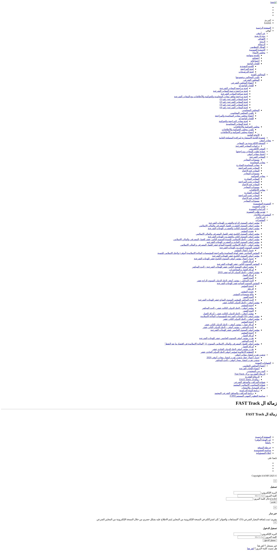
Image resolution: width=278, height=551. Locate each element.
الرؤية (262, 41)
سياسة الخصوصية (262, 450)
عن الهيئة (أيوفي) (263, 440)
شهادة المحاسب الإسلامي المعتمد (249, 385)
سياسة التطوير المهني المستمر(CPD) (247, 396)
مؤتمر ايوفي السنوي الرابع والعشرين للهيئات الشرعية (234, 223)
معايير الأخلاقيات (257, 190)
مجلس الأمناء (259, 52)
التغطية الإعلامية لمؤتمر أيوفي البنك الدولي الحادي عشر (227, 352)
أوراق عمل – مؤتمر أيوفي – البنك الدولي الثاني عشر (229, 324)
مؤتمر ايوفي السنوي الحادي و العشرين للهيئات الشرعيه (233, 242)
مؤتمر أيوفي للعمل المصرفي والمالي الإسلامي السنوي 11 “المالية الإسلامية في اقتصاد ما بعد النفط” (212, 344)
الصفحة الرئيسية (263, 437)
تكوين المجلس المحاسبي (242, 113)
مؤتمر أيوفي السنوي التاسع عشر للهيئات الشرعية (235, 256)
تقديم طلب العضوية (256, 212)
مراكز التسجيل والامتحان (253, 387)
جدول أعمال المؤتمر (244, 250)
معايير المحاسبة (257, 162)
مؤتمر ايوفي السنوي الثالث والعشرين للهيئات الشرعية (233, 228)
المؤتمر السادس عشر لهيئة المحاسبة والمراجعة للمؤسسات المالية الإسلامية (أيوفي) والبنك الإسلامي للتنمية (208, 253)
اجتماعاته (255, 61)
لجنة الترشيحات (246, 72)
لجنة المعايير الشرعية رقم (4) (234, 107)
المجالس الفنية (258, 74)
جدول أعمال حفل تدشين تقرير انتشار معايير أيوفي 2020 (233, 357)
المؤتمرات (260, 220)
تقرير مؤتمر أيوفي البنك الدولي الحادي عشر (233, 349)
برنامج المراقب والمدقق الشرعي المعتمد (234, 393)
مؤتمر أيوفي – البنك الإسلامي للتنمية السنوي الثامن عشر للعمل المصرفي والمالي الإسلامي (216, 239)
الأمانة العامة (253, 135)
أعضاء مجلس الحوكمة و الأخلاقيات (237, 132)
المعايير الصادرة (251, 179)
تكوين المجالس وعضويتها (247, 77)
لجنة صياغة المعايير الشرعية (234, 94)
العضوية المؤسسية (262, 203)
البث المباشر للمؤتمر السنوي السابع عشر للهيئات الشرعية (226, 300)
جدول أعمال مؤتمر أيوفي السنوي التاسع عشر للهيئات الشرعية (224, 258)
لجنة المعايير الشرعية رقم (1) (234, 99)
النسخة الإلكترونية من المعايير (251, 143)
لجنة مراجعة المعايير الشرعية (234, 88)
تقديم (273, 502)
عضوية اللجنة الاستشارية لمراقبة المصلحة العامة (242, 137)
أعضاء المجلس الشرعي (242, 83)
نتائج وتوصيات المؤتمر (243, 294)
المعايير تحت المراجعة (248, 168)
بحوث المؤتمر (247, 231)
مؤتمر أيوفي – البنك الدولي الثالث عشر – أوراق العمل (228, 313)
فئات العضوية (258, 206)
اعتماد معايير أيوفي (256, 154)
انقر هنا (260, 545)
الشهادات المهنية (263, 363)
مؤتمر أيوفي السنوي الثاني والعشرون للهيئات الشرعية (233, 236)
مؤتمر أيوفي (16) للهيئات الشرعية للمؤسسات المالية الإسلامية (229, 316)
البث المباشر (248, 341)
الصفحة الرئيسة (263, 28)
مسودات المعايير (251, 159)
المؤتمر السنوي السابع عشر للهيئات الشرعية (238, 283)
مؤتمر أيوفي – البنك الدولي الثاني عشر (241, 319)
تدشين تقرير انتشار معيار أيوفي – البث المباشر (237, 360)
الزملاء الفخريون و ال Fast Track (250, 374)
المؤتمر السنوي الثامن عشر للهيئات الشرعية (238, 264)
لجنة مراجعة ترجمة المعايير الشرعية (230, 91)
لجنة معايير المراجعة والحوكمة (233, 121)
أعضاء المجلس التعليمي (254, 365)
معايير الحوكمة (258, 176)
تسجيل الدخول (270, 540)
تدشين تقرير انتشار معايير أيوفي (250, 355)
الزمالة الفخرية (252, 376)
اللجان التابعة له (246, 85)
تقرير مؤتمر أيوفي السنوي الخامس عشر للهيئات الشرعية (226, 338)
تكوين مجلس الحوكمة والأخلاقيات (238, 129)
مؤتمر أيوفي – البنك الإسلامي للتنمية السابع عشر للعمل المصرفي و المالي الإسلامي (219, 245)
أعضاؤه (255, 58)
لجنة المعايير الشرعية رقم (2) (234, 102)
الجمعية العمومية (257, 50)
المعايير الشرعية (257, 157)
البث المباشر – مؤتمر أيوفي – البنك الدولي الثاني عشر (228, 327)
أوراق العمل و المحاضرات (241, 269)
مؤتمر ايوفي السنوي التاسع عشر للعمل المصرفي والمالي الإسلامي (227, 234)
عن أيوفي (260, 33)
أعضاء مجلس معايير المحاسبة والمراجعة (234, 116)
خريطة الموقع (264, 447)
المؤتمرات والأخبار (262, 214)
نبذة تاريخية (260, 36)
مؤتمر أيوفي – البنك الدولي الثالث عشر (240, 302)
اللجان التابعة (253, 63)
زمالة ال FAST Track (249, 379)
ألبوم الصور (248, 278)
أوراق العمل (248, 261)
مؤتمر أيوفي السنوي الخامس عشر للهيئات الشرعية (235, 330)
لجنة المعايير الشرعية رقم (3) (234, 105)
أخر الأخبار (260, 217)
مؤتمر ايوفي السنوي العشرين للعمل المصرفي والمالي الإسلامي (229, 225)
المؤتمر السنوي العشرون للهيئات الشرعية (239, 247)
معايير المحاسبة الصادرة (247, 165)
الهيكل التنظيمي (257, 47)
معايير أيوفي (265, 140)
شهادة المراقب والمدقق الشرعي (249, 382)
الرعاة (251, 289)
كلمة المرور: (271, 495)
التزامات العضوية (257, 209)
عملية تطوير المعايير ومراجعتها (250, 151)
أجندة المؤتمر (247, 286)
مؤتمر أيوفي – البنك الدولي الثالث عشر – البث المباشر (228, 308)
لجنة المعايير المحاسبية (237, 124)
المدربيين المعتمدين (256, 371)
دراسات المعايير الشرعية (247, 146)
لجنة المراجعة (247, 69)
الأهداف (261, 39)
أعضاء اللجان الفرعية (249, 368)
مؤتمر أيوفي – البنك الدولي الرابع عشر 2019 (238, 272)
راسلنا (268, 442)
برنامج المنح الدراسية (249, 390)
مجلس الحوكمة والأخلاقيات (246, 126)
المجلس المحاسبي (250, 110)
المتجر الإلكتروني (257, 148)
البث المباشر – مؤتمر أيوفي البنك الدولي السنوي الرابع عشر (225, 280)
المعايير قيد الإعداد (250, 170)
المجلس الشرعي (251, 80)
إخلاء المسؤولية (263, 453)
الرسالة (261, 44)
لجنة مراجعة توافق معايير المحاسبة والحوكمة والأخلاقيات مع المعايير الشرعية (211, 96)
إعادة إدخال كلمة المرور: (265, 499)
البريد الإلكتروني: (269, 492)
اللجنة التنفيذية (247, 66)
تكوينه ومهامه (252, 55)
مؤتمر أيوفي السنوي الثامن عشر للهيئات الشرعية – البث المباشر (223, 267)
